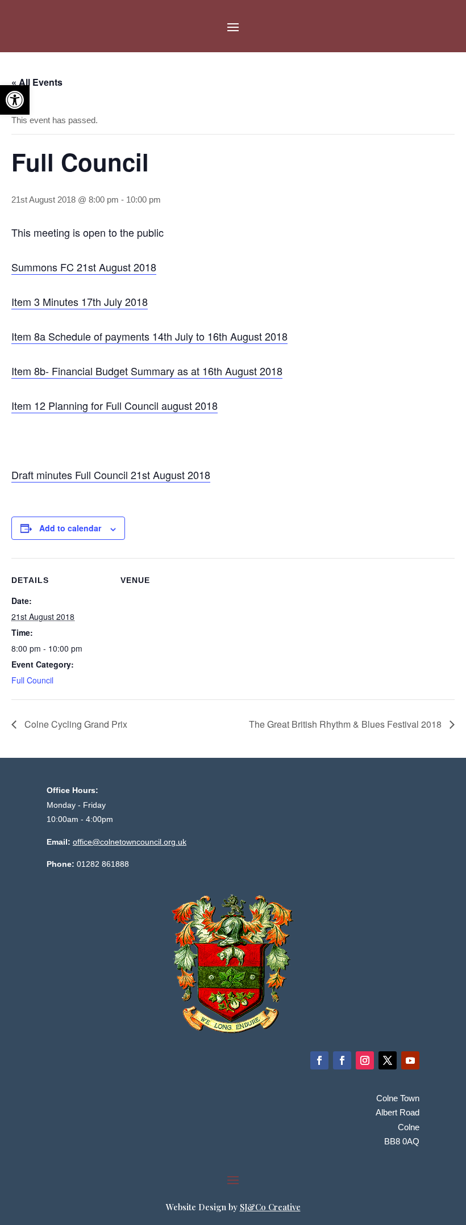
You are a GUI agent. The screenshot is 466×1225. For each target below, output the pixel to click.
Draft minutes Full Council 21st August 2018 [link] (110, 474)
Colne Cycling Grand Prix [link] (74, 724)
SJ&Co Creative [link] (270, 1207)
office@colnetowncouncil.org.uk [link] (129, 841)
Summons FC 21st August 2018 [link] (83, 266)
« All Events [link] (37, 82)
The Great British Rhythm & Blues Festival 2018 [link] (346, 724)
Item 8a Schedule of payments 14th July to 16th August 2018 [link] (149, 336)
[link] (15, 100)
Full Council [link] (32, 680)
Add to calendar (70, 528)
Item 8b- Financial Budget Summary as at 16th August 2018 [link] (146, 370)
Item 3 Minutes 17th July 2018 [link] (79, 301)
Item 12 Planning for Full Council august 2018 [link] (114, 405)
